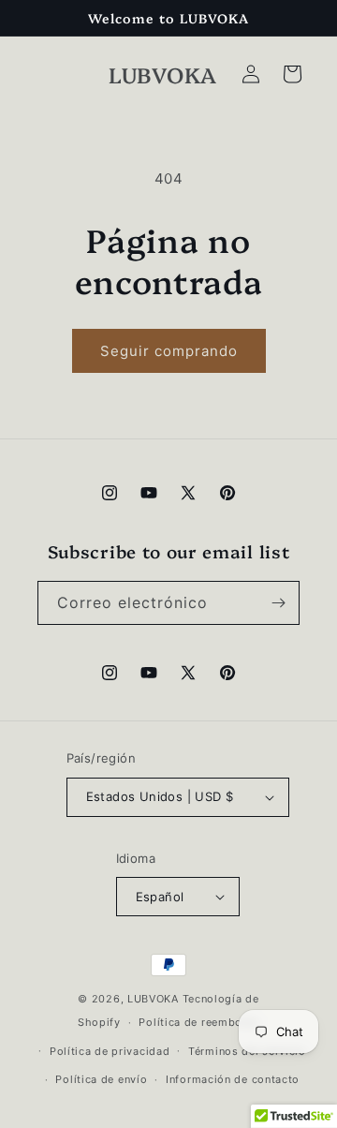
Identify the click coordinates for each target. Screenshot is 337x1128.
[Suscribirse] (278, 603)
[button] (292, 74)
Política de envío (101, 1079)
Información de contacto (233, 1079)
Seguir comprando (169, 351)
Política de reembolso (199, 1022)
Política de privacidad (109, 1051)
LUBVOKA (153, 998)
